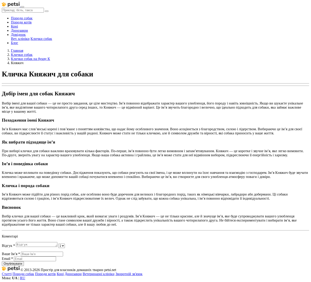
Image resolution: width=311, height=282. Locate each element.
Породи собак (22, 18)
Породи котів (21, 22)
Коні (14, 26)
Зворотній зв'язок (129, 274)
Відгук (8, 246)
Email (7, 259)
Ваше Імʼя (11, 254)
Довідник (18, 35)
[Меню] (22, 7)
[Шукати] (46, 11)
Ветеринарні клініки (99, 274)
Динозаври (19, 30)
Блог (14, 43)
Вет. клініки (20, 39)
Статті (7, 274)
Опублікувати (13, 263)
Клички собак (41, 39)
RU (22, 278)
